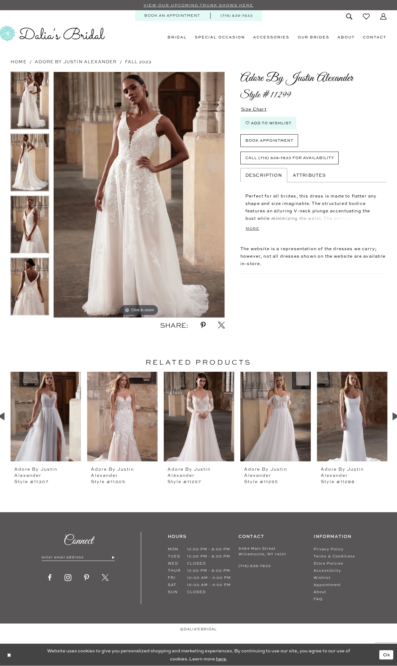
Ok (386, 654)
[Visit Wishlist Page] (366, 16)
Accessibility (327, 570)
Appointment (327, 584)
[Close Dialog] (9, 654)
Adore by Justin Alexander (76, 61)
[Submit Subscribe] (113, 557)
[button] (383, 16)
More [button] (252, 228)
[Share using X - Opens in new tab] (221, 325)
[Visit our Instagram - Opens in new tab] (68, 578)
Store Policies (328, 563)
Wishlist (322, 577)
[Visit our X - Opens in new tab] (105, 577)
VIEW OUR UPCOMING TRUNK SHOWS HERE (198, 5)
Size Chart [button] (253, 109)
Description (263, 175)
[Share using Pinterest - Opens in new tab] (203, 325)
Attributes (309, 175)
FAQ (318, 599)
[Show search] (349, 16)
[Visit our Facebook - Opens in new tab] (50, 577)
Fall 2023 (138, 61)
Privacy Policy (329, 549)
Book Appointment (269, 140)
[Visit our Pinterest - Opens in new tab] (86, 577)
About (320, 591)
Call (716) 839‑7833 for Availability (289, 157)
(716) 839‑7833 (255, 565)
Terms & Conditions (334, 556)
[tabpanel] (30, 103)
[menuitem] (172, 15)
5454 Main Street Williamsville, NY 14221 (262, 551)
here (221, 658)
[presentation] (46, 416)
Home (19, 61)
